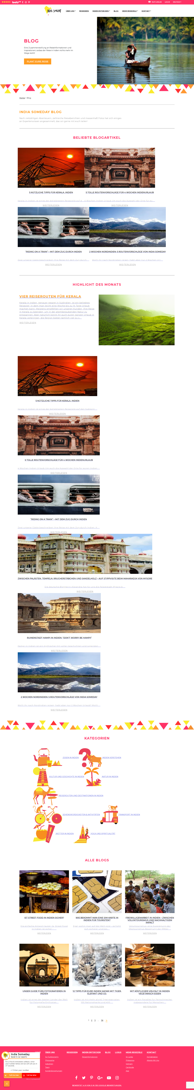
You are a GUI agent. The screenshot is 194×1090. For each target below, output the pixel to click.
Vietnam (129, 1064)
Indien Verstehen (111, 758)
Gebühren (49, 1064)
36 (102, 1020)
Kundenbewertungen (53, 1071)
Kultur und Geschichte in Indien (66, 777)
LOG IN (167, 2)
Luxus (118, 1052)
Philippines (130, 1060)
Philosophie (49, 1060)
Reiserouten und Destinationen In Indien (80, 796)
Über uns (70, 11)
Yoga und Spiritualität (102, 834)
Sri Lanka (129, 1057)
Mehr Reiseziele (129, 11)
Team (47, 1067)
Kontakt (146, 11)
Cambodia (130, 1067)
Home (22, 98)
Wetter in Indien (64, 834)
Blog (116, 11)
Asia (127, 1071)
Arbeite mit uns (153, 1060)
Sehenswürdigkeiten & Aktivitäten (81, 815)
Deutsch (176, 2)
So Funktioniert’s (51, 1057)
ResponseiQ (33, 1079)
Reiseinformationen (90, 1057)
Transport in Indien (129, 815)
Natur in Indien (109, 777)
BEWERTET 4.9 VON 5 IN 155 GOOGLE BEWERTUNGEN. (97, 1085)
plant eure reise (37, 61)
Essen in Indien (70, 758)
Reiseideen (84, 11)
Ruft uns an (157, 2)
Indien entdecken (101, 11)
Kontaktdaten (152, 1057)
